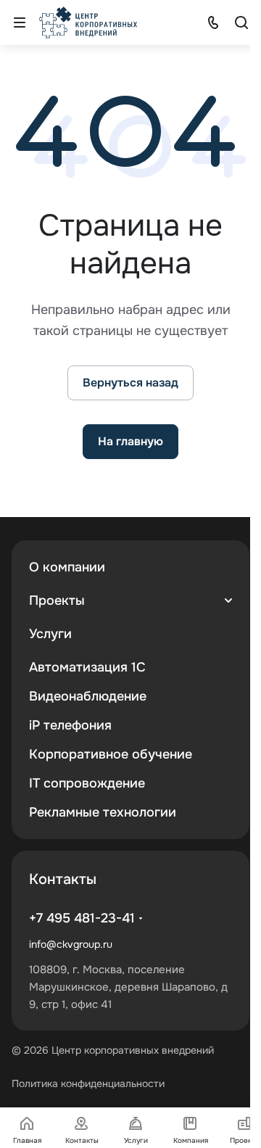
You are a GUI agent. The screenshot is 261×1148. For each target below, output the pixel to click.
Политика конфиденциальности (88, 1083)
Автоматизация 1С (87, 667)
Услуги (50, 634)
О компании (67, 567)
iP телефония (70, 725)
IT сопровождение (87, 783)
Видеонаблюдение (87, 696)
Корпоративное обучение (110, 754)
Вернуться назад (130, 382)
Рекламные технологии (102, 812)
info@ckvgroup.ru (70, 944)
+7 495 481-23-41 (82, 918)
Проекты (57, 600)
